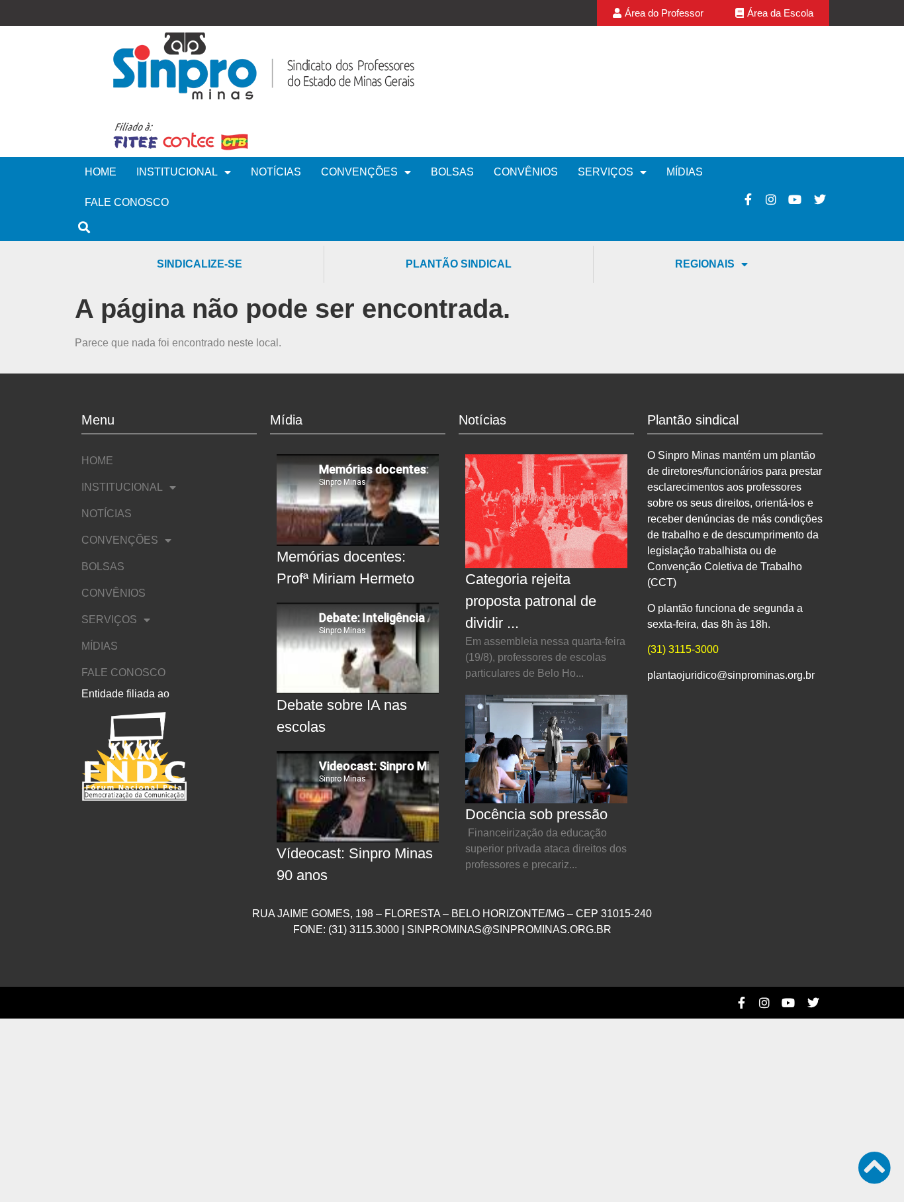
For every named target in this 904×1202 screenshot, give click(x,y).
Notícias (276, 171)
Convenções (359, 171)
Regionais (705, 264)
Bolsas (452, 171)
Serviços (605, 171)
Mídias (684, 171)
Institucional (177, 171)
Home (100, 171)
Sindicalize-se (199, 264)
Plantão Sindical (459, 264)
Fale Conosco (127, 202)
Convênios (526, 171)
